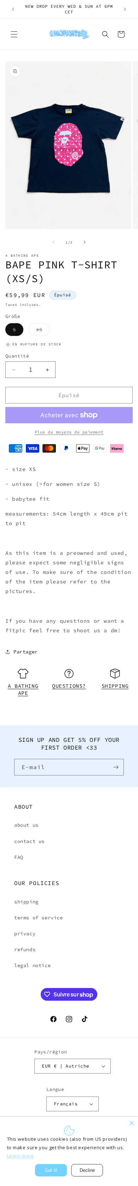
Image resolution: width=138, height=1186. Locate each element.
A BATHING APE (23, 689)
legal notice (32, 965)
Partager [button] (25, 652)
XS (43, 331)
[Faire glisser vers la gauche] (53, 242)
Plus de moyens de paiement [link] (69, 432)
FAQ (18, 857)
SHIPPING (115, 685)
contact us (29, 841)
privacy (24, 933)
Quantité (17, 356)
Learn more (20, 1155)
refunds (24, 949)
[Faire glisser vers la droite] (84, 242)
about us (26, 825)
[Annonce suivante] (125, 9)
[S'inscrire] (115, 767)
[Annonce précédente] (13, 9)
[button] (14, 34)
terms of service (38, 917)
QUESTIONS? (69, 685)
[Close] (131, 1123)
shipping (26, 902)
